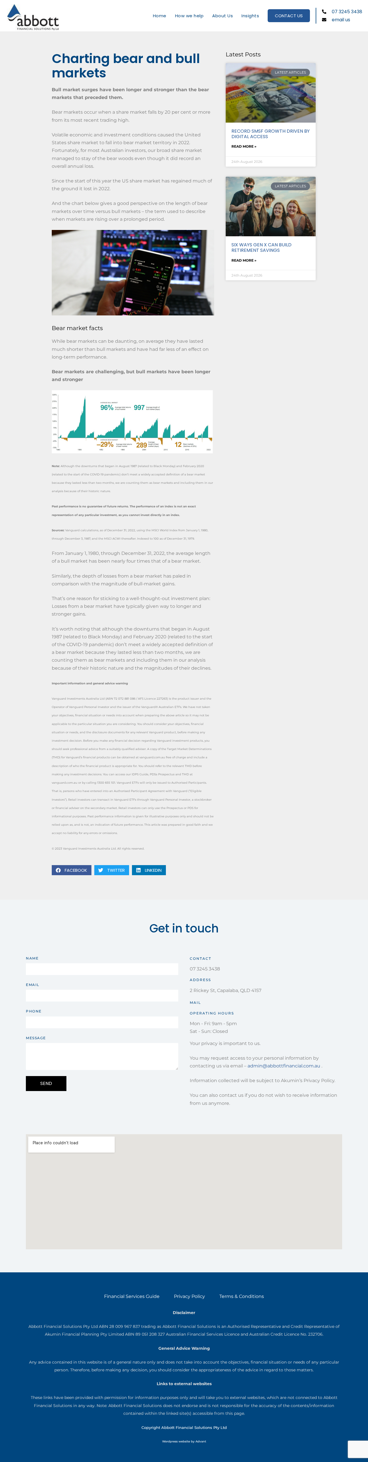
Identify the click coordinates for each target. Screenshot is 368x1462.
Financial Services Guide (132, 1296)
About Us (222, 16)
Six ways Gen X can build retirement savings (261, 247)
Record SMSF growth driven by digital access (270, 134)
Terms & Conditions (241, 1296)
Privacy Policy (189, 1296)
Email (32, 985)
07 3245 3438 (205, 969)
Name (32, 958)
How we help (189, 16)
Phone (34, 1011)
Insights (250, 16)
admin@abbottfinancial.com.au (284, 1066)
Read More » (243, 146)
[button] (71, 870)
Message (36, 1038)
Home (159, 16)
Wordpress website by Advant (184, 1441)
